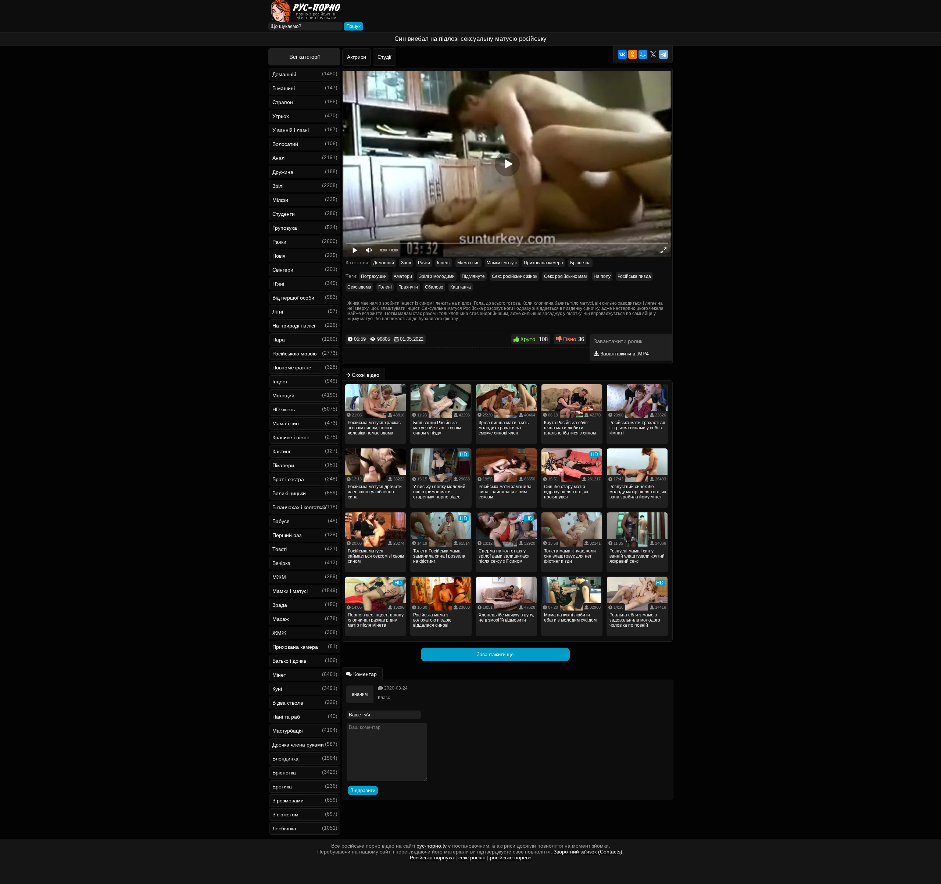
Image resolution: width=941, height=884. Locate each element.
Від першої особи (293, 298)
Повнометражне (291, 368)
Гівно (569, 339)
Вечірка (281, 563)
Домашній (284, 74)
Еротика (282, 787)
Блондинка (285, 759)
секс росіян (472, 857)
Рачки (279, 242)
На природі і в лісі (293, 326)
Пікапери (283, 465)
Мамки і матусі (290, 591)
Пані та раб (286, 717)
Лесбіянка (284, 828)
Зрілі (277, 186)
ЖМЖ (279, 633)
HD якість (283, 409)
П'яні (278, 284)
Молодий (283, 395)
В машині (283, 88)
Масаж (280, 619)
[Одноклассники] (632, 54)
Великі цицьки (289, 493)
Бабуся (281, 521)
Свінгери (282, 270)
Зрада (279, 605)
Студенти (283, 214)
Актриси (356, 57)
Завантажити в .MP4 (624, 354)
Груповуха (284, 228)
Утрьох (280, 116)
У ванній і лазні (290, 130)
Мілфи (280, 200)
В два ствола (287, 703)
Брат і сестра (288, 479)
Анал (278, 158)
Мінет (279, 675)
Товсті (279, 549)
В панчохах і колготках (299, 507)
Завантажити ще (495, 654)
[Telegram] (663, 54)
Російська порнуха (432, 857)
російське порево (511, 857)
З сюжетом (285, 814)
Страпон (282, 102)
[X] (653, 54)
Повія (279, 256)
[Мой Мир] (642, 54)
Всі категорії (304, 57)
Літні (277, 312)
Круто (527, 339)
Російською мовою (294, 354)
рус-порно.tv (431, 846)
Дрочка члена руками (298, 745)
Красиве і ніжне (291, 437)
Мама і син (285, 423)
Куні (277, 689)
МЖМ (279, 577)
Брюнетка (284, 773)
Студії (384, 57)
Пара (278, 340)
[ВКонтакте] (622, 54)
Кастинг (281, 451)
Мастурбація (287, 731)
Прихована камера (295, 647)
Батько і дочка (289, 661)
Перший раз (286, 535)
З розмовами (288, 801)
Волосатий (285, 144)
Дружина (282, 172)
